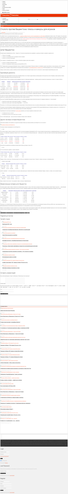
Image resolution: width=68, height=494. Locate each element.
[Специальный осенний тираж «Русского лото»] (9, 412)
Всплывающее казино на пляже (9, 257)
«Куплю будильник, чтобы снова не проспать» (10, 362)
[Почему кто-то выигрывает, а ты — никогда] (8, 418)
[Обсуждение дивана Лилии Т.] (6, 406)
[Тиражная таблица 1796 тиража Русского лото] (9, 343)
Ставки (3, 5)
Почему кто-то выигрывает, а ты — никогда (9, 420)
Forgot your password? (4, 456)
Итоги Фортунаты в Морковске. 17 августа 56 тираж (12, 333)
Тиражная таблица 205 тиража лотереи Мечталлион (11, 351)
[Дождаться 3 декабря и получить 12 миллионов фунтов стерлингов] (13, 401)
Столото (26, 212)
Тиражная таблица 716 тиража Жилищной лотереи (11, 356)
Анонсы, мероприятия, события (8, 437)
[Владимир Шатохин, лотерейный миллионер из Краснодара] (13, 238)
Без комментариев (14, 32)
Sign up (6, 462)
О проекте (4, 18)
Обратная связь (5, 19)
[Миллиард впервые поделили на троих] (9, 265)
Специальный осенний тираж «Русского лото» (10, 414)
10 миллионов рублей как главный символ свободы (11, 397)
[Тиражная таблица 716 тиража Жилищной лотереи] (10, 354)
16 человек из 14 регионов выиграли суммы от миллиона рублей (14, 328)
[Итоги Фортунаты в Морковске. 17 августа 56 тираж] (10, 331)
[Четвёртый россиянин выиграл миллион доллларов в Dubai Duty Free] (13, 366)
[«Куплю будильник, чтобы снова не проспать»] (9, 360)
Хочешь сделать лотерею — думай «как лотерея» (11, 380)
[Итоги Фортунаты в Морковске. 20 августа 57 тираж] (10, 314)
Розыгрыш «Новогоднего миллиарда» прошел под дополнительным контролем (19, 246)
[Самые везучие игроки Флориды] (6, 308)
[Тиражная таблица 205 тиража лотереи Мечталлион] (10, 348)
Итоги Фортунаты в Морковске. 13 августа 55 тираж (12, 391)
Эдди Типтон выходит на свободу (9, 235)
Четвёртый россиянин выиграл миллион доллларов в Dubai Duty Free (15, 368)
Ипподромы (4, 4)
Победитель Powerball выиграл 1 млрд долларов (11, 374)
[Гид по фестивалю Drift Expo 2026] (6, 383)
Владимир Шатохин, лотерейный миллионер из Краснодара (15, 240)
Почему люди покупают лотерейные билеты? (10, 322)
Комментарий (2, 283)
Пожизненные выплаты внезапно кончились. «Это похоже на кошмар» (17, 251)
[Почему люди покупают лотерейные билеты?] (9, 319)
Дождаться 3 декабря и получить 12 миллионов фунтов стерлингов (15, 403)
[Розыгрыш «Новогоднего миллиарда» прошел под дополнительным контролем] (17, 243)
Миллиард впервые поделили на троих (10, 267)
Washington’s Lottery (9, 212)
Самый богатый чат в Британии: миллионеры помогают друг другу (15, 339)
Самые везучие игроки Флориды (7, 310)
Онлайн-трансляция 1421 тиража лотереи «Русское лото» (15, 262)
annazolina (3, 32)
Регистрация (7, 12)
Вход (4, 12)
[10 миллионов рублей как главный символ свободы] (10, 395)
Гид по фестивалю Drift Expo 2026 (7, 385)
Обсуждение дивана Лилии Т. (6, 409)
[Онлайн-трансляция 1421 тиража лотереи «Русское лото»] (13, 260)
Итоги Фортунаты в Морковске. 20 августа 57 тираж (12, 316)
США (29, 212)
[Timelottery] (9, 15)
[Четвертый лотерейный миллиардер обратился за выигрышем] (14, 227)
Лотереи (3, 2)
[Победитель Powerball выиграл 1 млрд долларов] (9, 372)
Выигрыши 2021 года (7, 224)
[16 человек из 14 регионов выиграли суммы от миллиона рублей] (12, 325)
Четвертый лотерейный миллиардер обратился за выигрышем (16, 229)
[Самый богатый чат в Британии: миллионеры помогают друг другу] (12, 337)
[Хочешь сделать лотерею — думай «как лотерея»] (9, 377)
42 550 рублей (18, 110)
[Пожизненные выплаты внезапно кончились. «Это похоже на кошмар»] (15, 249)
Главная (3, 1)
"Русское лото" (3, 212)
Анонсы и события (5, 10)
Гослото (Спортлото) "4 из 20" (19, 212)
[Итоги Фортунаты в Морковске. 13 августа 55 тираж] (10, 389)
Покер (3, 8)
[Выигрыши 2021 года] (6, 222)
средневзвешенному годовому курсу (36, 67)
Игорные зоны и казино (6, 7)
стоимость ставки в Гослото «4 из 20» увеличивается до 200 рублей (32, 36)
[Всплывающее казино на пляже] (8, 254)
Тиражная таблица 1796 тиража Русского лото (10, 345)
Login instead (12, 475)
